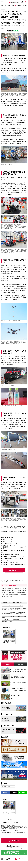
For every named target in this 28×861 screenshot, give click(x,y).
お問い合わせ (17, 835)
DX (2, 27)
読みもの (16, 822)
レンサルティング (19, 27)
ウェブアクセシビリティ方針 (6, 835)
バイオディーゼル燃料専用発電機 (11, 554)
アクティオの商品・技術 (6, 820)
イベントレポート (7, 5)
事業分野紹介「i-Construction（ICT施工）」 (13, 564)
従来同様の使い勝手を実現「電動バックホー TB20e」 (14, 588)
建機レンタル (5, 28)
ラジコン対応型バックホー (9, 543)
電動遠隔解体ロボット (8, 545)
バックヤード (17, 820)
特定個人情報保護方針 (6, 832)
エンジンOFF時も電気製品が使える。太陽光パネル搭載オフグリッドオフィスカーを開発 (14, 609)
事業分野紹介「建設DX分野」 (10, 562)
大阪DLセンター (7, 539)
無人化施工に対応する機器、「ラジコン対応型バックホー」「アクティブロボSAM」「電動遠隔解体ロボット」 (14, 591)
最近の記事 (20, 664)
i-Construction (7, 27)
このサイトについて (5, 830)
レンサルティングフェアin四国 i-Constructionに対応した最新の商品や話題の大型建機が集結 (14, 612)
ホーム (2, 5)
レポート (13, 5)
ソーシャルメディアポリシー (19, 832)
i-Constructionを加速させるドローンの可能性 (12, 606)
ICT (13, 27)
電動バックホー (6, 541)
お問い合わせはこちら (14, 570)
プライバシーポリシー (18, 830)
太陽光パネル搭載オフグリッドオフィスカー (13, 556)
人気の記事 (7, 664)
